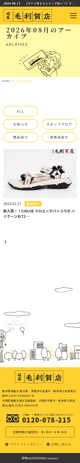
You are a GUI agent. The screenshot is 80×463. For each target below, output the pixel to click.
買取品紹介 (59, 137)
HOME (6, 81)
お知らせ (20, 124)
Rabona (54, 458)
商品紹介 (20, 137)
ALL (20, 111)
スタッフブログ (59, 124)
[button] (24, 444)
